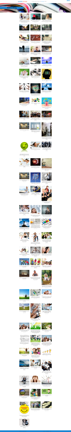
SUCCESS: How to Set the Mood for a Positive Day (47, 32)
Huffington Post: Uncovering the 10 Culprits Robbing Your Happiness (46, 91)
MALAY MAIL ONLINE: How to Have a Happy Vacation (24, 180)
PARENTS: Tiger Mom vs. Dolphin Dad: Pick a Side (46, 330)
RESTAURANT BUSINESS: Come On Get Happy (24, 311)
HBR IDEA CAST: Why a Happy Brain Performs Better (47, 409)
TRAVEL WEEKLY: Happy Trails (35, 183)
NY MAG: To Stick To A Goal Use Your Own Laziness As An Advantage (35, 42)
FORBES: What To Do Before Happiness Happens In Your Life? (46, 354)
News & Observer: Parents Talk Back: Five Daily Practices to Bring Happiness (24, 77)
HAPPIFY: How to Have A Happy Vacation (35, 103)
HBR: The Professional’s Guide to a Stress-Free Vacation (24, 104)
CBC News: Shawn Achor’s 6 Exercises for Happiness (24, 66)
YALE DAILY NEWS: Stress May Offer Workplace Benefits (24, 397)
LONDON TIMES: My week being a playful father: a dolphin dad (46, 266)
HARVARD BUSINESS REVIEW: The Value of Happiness (24, 416)
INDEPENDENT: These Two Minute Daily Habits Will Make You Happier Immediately (35, 54)
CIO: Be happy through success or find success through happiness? (24, 343)
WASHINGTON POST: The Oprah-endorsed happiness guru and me (46, 118)
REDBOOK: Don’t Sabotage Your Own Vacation (46, 108)
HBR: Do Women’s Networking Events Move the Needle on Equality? (47, 21)
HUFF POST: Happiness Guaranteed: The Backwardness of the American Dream (47, 138)
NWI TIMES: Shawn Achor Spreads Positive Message (24, 355)
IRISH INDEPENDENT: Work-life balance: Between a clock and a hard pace (24, 155)
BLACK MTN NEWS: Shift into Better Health (24, 166)
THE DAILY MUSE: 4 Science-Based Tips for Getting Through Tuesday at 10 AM (24, 213)
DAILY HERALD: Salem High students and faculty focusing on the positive (35, 119)
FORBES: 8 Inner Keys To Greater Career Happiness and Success (35, 131)
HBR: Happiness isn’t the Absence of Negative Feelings (24, 53)
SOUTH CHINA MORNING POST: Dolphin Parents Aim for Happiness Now (35, 243)
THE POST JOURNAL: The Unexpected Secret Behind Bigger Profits (35, 194)
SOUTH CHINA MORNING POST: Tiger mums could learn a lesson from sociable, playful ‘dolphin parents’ (46, 240)
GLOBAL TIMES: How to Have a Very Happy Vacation (47, 169)
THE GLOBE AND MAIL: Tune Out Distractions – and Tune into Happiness (35, 255)
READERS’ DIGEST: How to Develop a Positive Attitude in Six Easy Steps (47, 254)
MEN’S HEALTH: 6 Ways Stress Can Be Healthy (24, 386)
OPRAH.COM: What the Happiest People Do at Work (46, 202)
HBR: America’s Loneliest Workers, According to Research (35, 21)
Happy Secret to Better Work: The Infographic (46, 395)
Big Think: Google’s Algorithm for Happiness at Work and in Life (35, 77)
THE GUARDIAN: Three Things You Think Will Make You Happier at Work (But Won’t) (46, 42)
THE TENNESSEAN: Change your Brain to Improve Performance (35, 167)
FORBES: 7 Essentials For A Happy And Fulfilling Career (35, 320)
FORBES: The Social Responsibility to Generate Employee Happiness (35, 409)
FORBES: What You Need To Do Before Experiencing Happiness (35, 297)
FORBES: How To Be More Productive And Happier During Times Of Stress (24, 240)
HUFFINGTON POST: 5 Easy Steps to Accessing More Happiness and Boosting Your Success (47, 227)
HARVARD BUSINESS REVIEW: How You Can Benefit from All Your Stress (35, 383)
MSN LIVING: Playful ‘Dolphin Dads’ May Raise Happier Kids (24, 330)
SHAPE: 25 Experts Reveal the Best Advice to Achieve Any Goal (46, 215)
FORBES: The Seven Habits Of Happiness (24, 427)
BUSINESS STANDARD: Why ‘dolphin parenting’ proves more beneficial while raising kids (35, 278)
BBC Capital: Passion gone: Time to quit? (46, 80)
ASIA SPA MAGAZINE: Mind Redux (35, 149)
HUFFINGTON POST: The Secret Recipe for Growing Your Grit (24, 42)
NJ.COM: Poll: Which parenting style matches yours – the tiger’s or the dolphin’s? (35, 267)
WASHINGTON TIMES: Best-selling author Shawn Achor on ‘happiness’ (46, 286)
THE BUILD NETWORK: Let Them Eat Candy (35, 367)
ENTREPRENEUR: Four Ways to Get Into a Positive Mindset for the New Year (24, 229)
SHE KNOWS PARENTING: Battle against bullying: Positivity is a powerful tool (35, 398)
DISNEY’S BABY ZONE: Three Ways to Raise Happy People (35, 215)
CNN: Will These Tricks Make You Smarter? (35, 65)
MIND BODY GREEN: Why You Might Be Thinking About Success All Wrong (24, 32)
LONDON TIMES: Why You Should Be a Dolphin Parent (24, 254)
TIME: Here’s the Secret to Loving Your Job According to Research (46, 53)
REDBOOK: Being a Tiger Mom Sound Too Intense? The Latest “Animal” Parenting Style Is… (35, 356)
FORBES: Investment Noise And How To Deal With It (24, 278)
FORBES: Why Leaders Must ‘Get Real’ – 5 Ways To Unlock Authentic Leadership (46, 372)
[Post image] (24, 16)
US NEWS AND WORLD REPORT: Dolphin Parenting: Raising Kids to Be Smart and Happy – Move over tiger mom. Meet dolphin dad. (47, 343)
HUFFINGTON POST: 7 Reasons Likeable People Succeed (24, 194)
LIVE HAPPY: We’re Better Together (35, 31)
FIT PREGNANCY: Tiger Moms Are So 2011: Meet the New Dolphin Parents (24, 368)
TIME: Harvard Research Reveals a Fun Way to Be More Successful (35, 94)
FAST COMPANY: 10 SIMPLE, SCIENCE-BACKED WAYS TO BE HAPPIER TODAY (46, 312)
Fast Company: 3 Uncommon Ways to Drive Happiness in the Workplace (24, 91)
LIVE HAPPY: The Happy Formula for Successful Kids (24, 266)
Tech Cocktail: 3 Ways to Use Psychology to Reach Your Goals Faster (46, 149)
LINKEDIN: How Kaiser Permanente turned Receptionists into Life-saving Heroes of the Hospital (24, 21)
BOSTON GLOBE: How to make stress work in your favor (46, 385)
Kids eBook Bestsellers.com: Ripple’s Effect (24, 118)
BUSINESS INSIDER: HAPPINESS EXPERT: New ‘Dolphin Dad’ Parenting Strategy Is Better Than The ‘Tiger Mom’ (35, 344)
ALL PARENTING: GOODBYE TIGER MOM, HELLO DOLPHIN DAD (47, 297)
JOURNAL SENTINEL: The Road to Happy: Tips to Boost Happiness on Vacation (46, 182)
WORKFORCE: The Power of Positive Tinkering (24, 300)
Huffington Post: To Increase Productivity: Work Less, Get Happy (47, 65)
